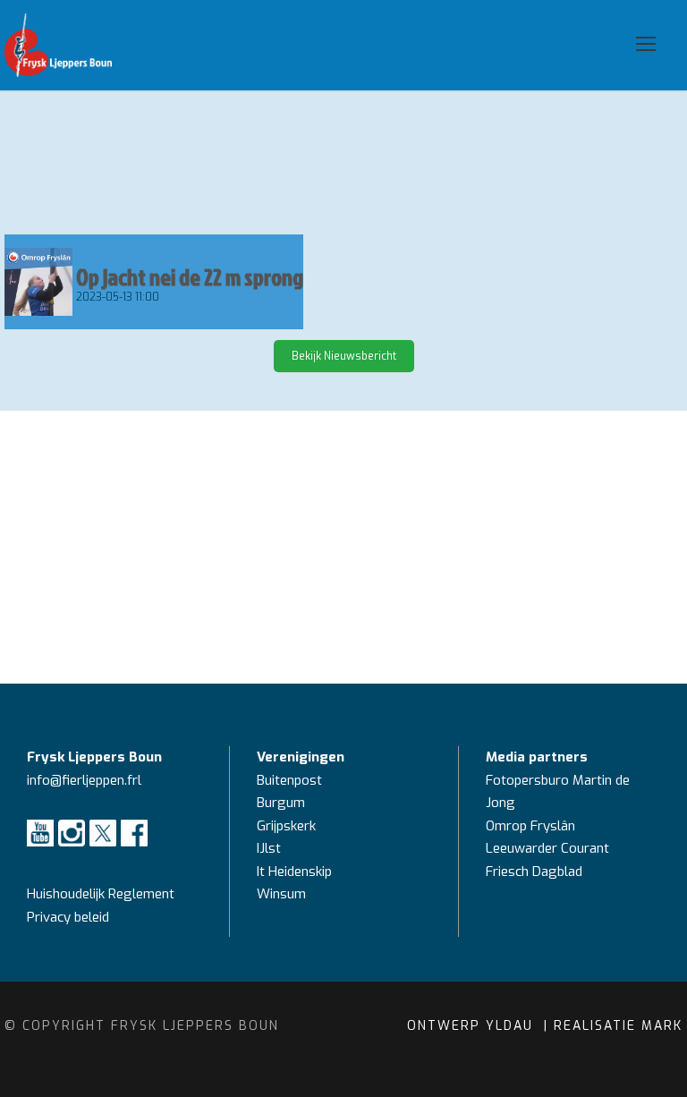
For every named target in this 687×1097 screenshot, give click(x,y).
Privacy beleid (68, 917)
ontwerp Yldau (473, 1025)
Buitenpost (289, 780)
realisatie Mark (618, 1025)
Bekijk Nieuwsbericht (344, 356)
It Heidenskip (294, 871)
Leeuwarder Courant (549, 848)
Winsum (281, 894)
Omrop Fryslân (532, 826)
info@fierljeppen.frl (84, 780)
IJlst (269, 848)
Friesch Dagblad (536, 871)
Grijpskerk (286, 826)
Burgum (281, 803)
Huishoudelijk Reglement (102, 894)
